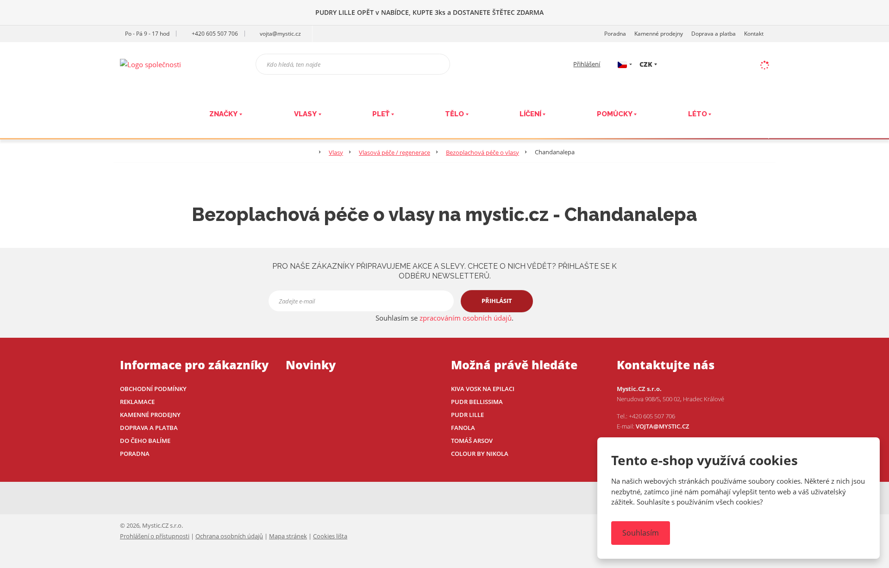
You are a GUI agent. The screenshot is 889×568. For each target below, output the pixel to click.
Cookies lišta (330, 536)
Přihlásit (497, 301)
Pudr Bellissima (477, 402)
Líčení (530, 114)
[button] (622, 64)
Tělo (454, 114)
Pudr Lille (467, 414)
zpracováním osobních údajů (465, 317)
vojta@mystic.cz (662, 426)
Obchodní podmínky (153, 389)
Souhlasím (640, 533)
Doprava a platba (713, 34)
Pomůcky (614, 114)
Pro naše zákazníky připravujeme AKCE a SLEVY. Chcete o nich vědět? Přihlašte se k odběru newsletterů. (444, 271)
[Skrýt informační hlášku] (872, 12)
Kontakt (754, 34)
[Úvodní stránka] (150, 63)
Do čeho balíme (145, 440)
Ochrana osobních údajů (229, 536)
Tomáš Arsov (472, 440)
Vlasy (305, 114)
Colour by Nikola (479, 453)
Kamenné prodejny (658, 34)
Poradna (615, 34)
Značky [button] (223, 114)
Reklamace (137, 402)
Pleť (380, 114)
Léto (697, 114)
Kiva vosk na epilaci (482, 389)
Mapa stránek (288, 536)
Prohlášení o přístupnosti (154, 536)
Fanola (463, 427)
